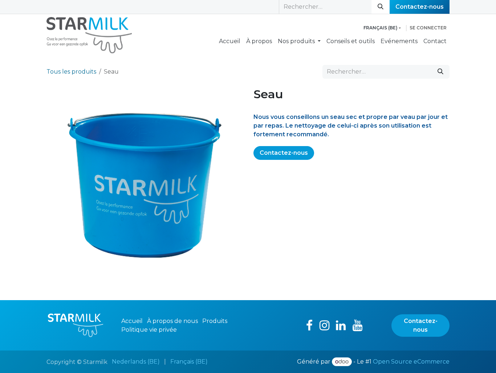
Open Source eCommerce (411, 361)
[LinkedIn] (340, 325)
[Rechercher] (380, 7)
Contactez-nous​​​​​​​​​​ (419, 6)
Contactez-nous (284, 152)
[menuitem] (229, 41)
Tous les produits (71, 71)
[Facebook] (309, 325)
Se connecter (428, 27)
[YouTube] (357, 325)
